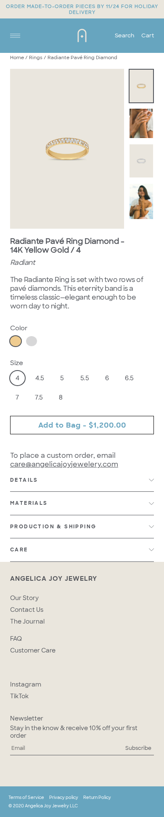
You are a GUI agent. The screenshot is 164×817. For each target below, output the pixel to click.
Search (124, 35)
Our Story (24, 598)
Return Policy (97, 797)
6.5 (129, 378)
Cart (147, 35)
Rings (35, 57)
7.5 (39, 397)
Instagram (25, 684)
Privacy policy (63, 797)
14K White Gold (31, 341)
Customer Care (33, 650)
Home (17, 57)
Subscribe (138, 748)
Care (19, 549)
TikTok (19, 696)
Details (24, 480)
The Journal (27, 621)
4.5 (39, 378)
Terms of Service (26, 797)
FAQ (16, 638)
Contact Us (26, 609)
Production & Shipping (53, 526)
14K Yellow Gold (15, 341)
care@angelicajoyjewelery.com (64, 464)
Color (18, 328)
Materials (29, 503)
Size (16, 363)
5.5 (84, 378)
